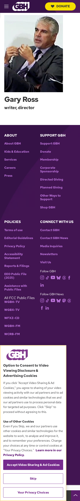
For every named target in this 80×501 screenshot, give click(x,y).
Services (10, 159)
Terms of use (13, 230)
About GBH (12, 143)
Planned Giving (51, 187)
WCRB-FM (12, 334)
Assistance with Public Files (15, 288)
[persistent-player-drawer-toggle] (75, 495)
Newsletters (49, 254)
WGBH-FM (12, 326)
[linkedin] (42, 285)
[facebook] (69, 277)
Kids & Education (16, 151)
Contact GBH (50, 230)
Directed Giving (51, 179)
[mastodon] (64, 300)
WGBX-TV (11, 310)
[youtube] (53, 277)
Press (8, 176)
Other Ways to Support (50, 197)
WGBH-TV (12, 302)
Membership (49, 159)
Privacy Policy (14, 246)
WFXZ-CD (11, 318)
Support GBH (50, 143)
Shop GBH (47, 207)
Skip (33, 478)
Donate (63, 6)
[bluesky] (59, 277)
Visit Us (45, 262)
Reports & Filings (16, 266)
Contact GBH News (54, 238)
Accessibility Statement (13, 256)
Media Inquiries (51, 246)
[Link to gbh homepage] (20, 6)
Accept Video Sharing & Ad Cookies (33, 465)
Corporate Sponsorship (49, 169)
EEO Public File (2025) (15, 276)
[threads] (64, 277)
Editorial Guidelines (18, 238)
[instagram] (42, 277)
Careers (10, 168)
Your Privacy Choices (33, 492)
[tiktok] (47, 277)
